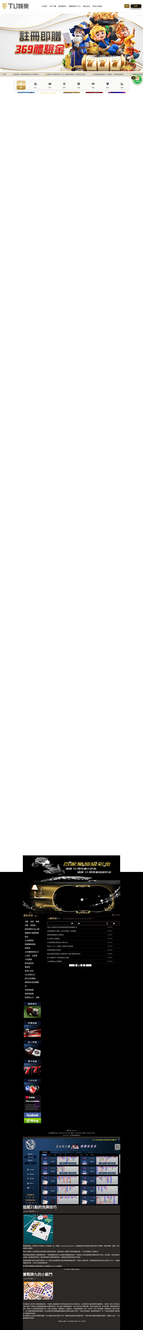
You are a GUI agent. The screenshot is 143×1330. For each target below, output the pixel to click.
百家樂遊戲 (29, 990)
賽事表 (27, 967)
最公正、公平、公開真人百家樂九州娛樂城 (60, 946)
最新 (37, 997)
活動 (26, 922)
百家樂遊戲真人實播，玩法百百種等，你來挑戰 (61, 931)
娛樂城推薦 (29, 994)
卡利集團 (28, 960)
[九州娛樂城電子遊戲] (32, 1066)
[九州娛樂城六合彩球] (32, 1085)
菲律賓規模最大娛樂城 (54, 950)
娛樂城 (27, 948)
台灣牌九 (64, 1321)
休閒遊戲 (60, 1321)
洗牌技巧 (69, 1269)
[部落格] (32, 1120)
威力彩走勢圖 (30, 979)
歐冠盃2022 (29, 997)
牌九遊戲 (31, 1278)
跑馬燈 (33, 925)
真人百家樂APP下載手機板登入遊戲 (58, 957)
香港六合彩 (29, 971)
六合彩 (27, 956)
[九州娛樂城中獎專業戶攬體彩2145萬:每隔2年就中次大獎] (71, 870)
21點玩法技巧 (32, 1211)
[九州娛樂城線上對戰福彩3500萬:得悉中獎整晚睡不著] (32, 1047)
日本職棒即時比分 (32, 952)
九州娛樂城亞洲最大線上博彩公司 (57, 942)
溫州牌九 (76, 1321)
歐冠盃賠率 (29, 963)
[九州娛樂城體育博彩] (32, 1009)
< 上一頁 (72, 965)
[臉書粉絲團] (32, 1115)
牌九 (80, 1321)
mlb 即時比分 (30, 975)
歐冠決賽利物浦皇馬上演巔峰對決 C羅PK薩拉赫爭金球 (63, 954)
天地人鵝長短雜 (70, 1321)
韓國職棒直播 (30, 944)
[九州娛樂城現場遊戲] (32, 1028)
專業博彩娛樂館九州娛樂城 (55, 935)
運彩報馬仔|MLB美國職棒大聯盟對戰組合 (32, 933)
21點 (27, 1251)
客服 (37, 922)
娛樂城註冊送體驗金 (32, 984)
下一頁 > (89, 965)
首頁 (113, 915)
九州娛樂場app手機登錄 (54, 961)
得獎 (26, 925)
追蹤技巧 (77, 1269)
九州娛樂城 (29, 941)
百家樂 (34, 956)
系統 (32, 922)
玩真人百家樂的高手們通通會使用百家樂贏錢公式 (62, 927)
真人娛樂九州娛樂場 (53, 938)
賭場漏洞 (73, 1269)
